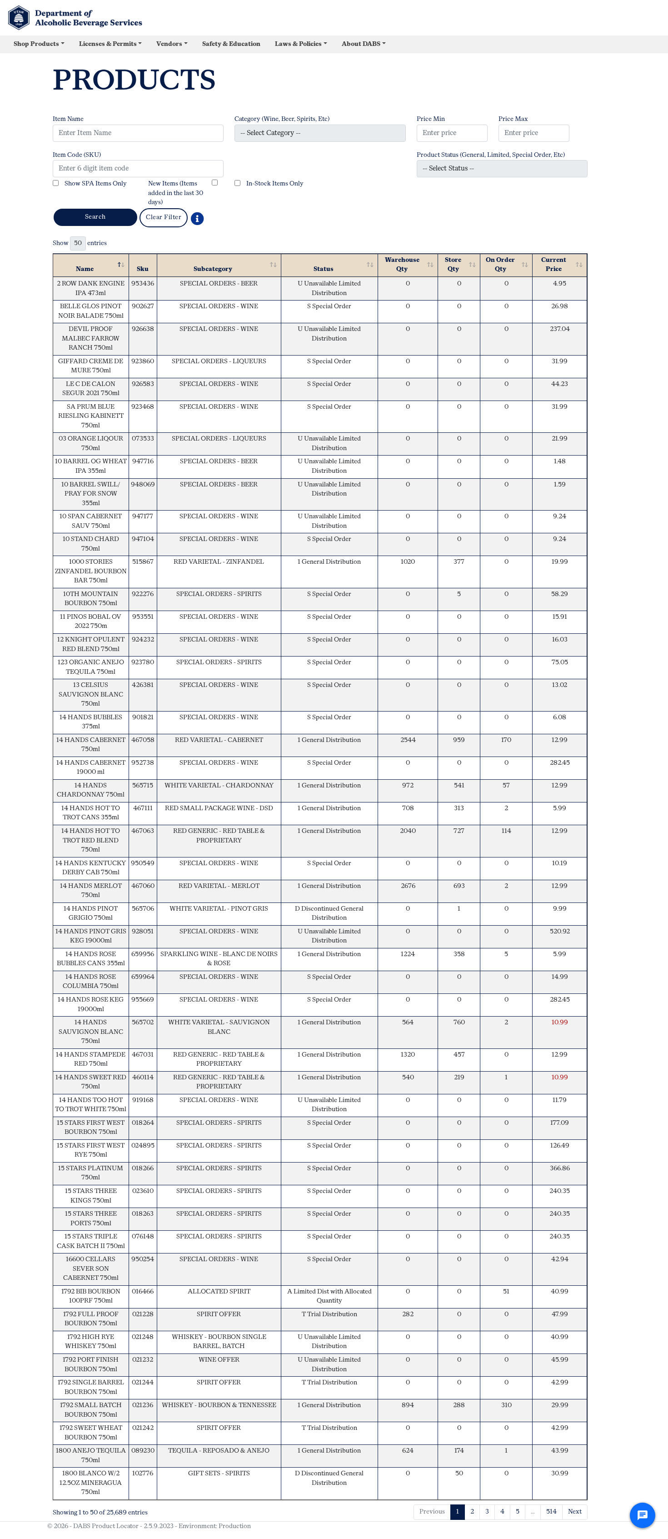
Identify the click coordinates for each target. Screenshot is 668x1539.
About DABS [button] (361, 44)
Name (85, 269)
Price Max (513, 119)
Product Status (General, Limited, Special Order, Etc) (491, 155)
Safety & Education (231, 44)
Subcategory (213, 269)
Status (324, 269)
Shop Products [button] (36, 44)
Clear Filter (163, 218)
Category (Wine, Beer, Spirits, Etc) (281, 119)
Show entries (80, 243)
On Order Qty (500, 265)
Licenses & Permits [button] (108, 44)
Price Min (431, 119)
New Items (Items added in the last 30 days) (175, 193)
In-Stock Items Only (275, 184)
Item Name (68, 119)
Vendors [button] (169, 44)
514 (551, 1512)
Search (95, 217)
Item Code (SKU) (77, 155)
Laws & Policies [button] (298, 44)
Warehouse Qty (402, 265)
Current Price (553, 265)
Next (575, 1512)
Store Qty (453, 265)
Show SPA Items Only (96, 184)
